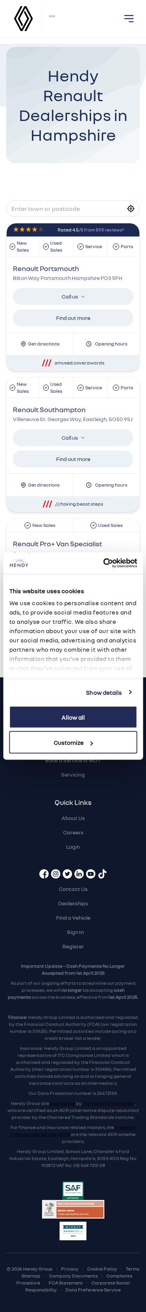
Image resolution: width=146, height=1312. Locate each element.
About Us (73, 818)
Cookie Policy (102, 1269)
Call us (70, 296)
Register (73, 946)
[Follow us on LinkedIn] (79, 874)
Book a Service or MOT (73, 760)
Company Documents (73, 1276)
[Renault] (23, 18)
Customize (69, 742)
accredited (62, 1103)
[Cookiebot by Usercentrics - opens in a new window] (104, 563)
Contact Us (73, 889)
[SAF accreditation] (73, 1190)
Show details (104, 692)
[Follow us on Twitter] (67, 874)
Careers (73, 832)
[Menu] (129, 18)
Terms (132, 1269)
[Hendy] (52, 18)
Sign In (75, 932)
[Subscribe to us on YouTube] (90, 874)
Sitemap (30, 1276)
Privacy (70, 1269)
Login (73, 846)
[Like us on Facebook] (44, 874)
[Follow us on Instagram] (55, 874)
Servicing (73, 774)
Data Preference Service (93, 1290)
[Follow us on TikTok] (102, 874)
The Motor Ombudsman (109, 1103)
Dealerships (73, 903)
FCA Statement (66, 1283)
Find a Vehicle (73, 917)
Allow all (73, 716)
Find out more (73, 317)
